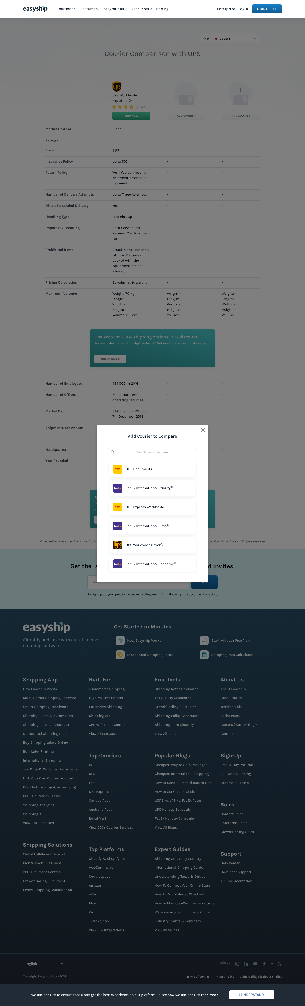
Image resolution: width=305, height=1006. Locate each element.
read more (209, 995)
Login (243, 9)
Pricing (162, 9)
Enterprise (226, 9)
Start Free (267, 9)
